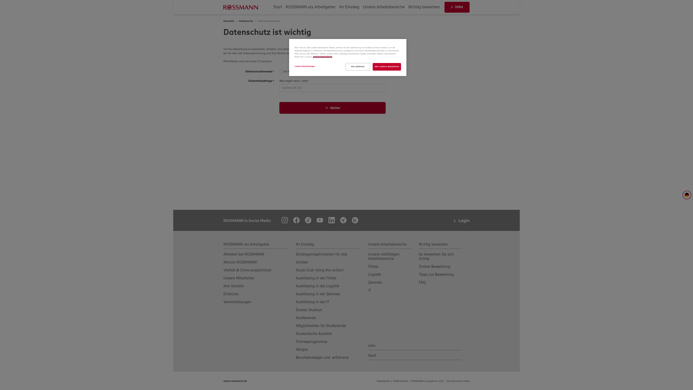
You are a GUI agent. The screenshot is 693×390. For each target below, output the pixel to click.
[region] (347, 57)
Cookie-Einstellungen (305, 66)
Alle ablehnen (357, 67)
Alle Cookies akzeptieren (387, 67)
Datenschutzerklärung (322, 57)
